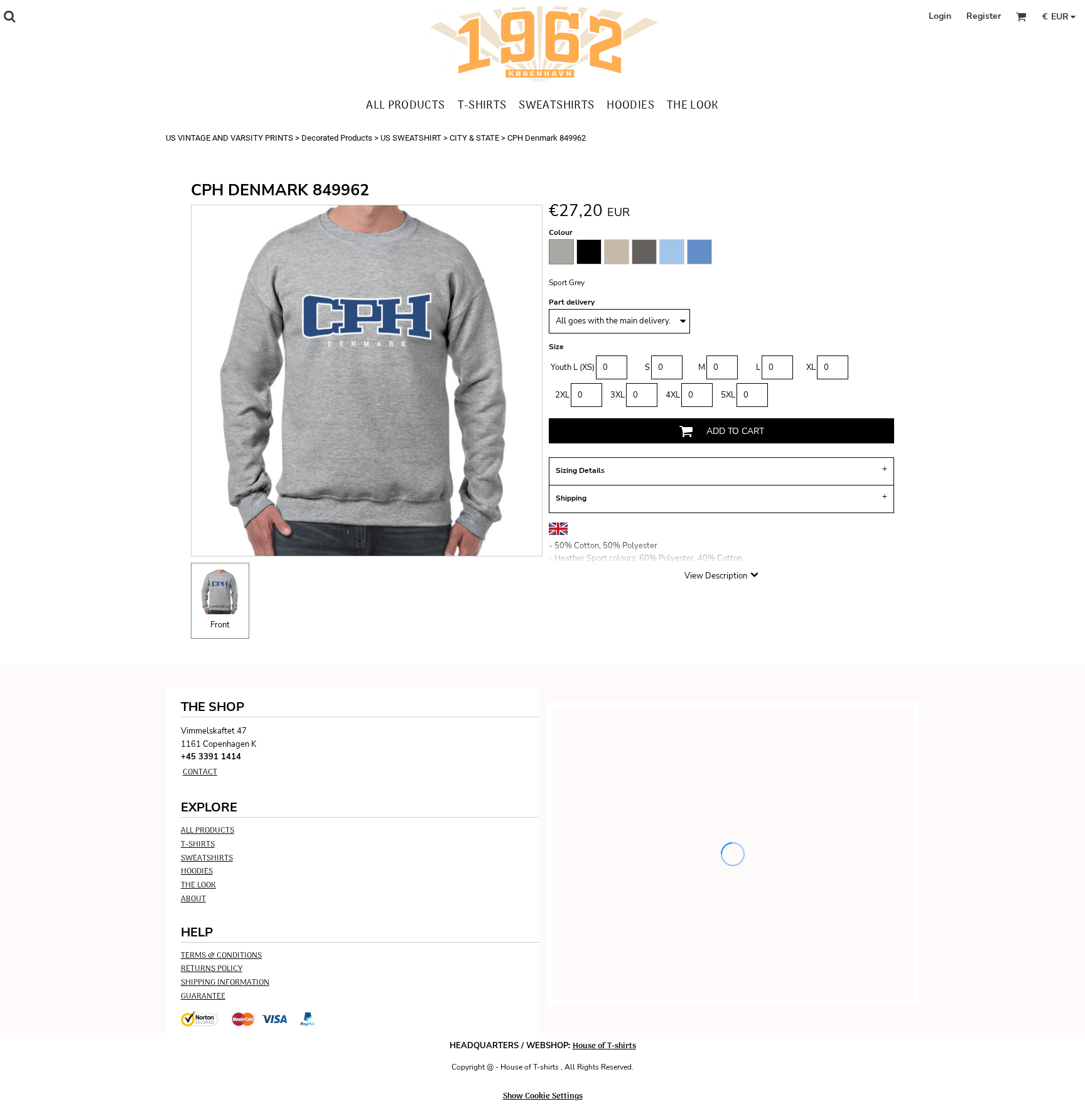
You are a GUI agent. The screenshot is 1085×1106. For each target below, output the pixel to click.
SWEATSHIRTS (207, 858)
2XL (562, 395)
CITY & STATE (474, 138)
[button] (9, 16)
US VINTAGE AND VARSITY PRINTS (229, 138)
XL (811, 367)
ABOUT (193, 899)
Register (983, 16)
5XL (728, 395)
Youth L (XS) (573, 367)
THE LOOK (198, 885)
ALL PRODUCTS (207, 830)
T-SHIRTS (198, 844)
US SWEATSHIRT (411, 138)
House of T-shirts (604, 1046)
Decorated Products (336, 138)
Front (220, 625)
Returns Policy (211, 968)
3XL (617, 395)
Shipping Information (225, 982)
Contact (200, 772)
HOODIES (197, 871)
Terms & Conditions (221, 955)
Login (940, 16)
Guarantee (203, 996)
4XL (673, 395)
